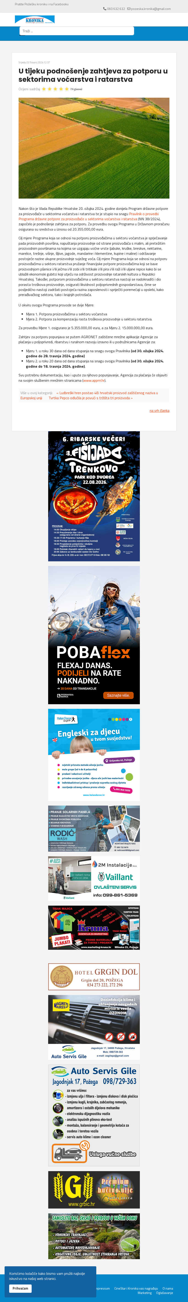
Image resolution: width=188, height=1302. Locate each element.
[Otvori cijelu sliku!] (94, 148)
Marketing (145, 1292)
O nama (168, 1288)
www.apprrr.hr (94, 380)
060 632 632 (116, 8)
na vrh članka (159, 410)
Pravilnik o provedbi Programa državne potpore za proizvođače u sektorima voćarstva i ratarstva (89, 216)
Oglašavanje (164, 1292)
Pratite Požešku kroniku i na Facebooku (42, 4)
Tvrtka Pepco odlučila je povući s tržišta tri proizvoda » (91, 398)
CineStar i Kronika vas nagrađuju (136, 1288)
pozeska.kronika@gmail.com (151, 8)
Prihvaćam (20, 1288)
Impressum (102, 1288)
